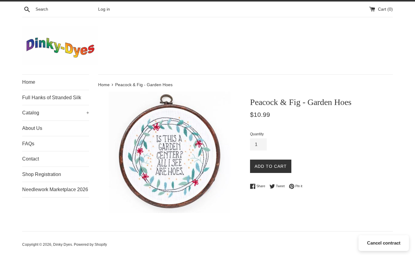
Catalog (55, 112)
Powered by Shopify (90, 244)
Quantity (257, 134)
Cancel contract (383, 242)
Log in (104, 9)
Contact (30, 158)
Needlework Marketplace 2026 (55, 189)
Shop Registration (41, 174)
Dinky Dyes (62, 244)
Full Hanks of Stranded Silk (51, 97)
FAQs (28, 143)
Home (28, 82)
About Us (32, 128)
